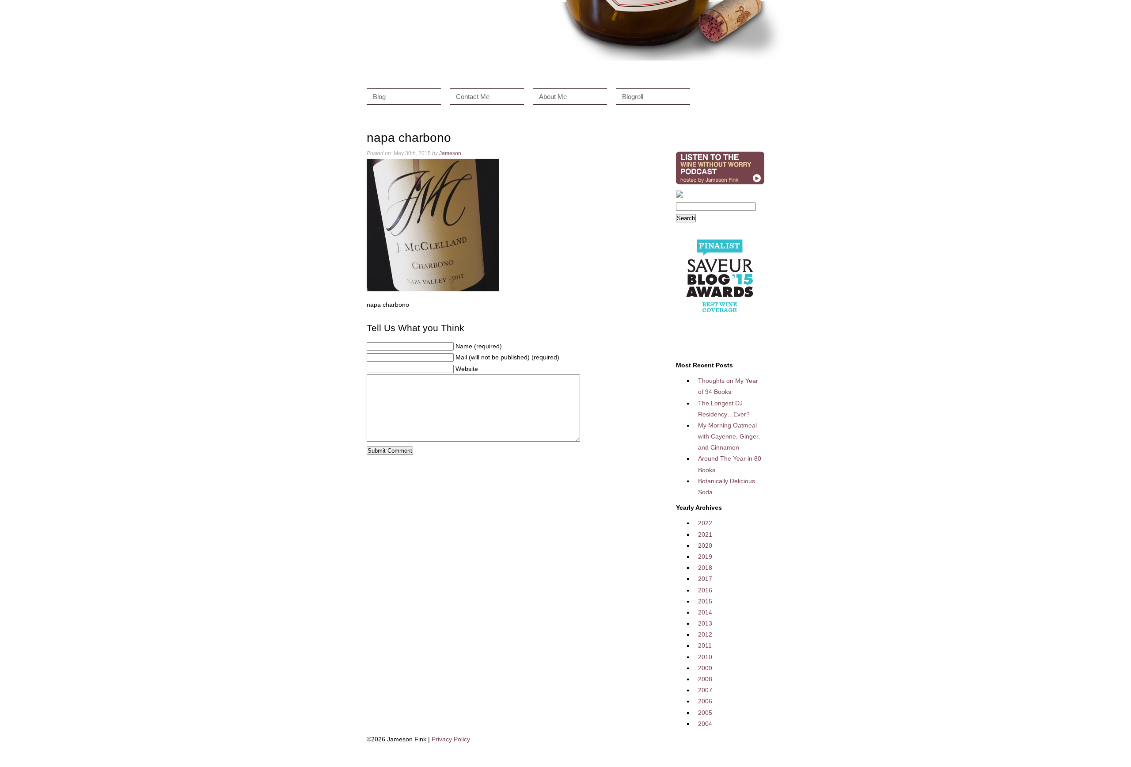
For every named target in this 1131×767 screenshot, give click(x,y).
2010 (705, 656)
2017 (705, 578)
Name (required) (478, 346)
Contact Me (473, 96)
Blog (379, 96)
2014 (705, 612)
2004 (705, 723)
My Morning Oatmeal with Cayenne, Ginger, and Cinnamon (729, 436)
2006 (705, 701)
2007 (705, 690)
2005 (705, 712)
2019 (705, 556)
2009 (705, 668)
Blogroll (632, 96)
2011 (705, 645)
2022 (705, 523)
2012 (705, 634)
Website (466, 368)
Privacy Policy (451, 739)
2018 (705, 567)
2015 (705, 601)
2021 (705, 534)
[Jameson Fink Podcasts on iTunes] (720, 184)
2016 (705, 590)
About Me (553, 96)
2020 (705, 545)
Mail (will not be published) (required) (507, 357)
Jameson (450, 153)
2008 (705, 679)
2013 (705, 623)
